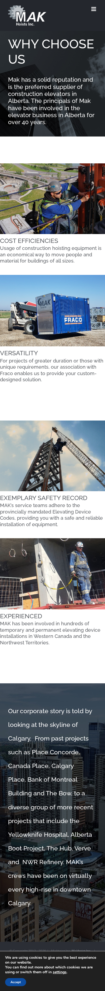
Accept (15, 982)
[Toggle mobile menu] (94, 9)
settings (59, 972)
